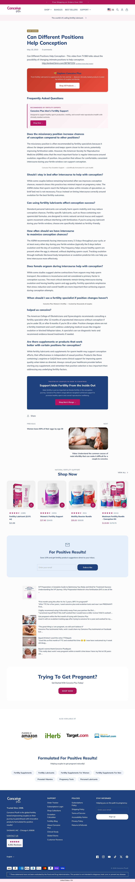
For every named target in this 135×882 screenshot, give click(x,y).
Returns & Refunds (79, 825)
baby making (33, 31)
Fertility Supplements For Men (108, 773)
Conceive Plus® (122, 868)
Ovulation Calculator (51, 815)
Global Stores (52, 836)
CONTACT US (12, 836)
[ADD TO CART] (31, 505)
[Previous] (46, 2)
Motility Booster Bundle (81, 516)
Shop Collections (54, 810)
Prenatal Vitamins (45, 779)
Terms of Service (78, 813)
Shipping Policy (78, 809)
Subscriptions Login (55, 806)
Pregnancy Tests (66, 779)
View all (122, 472)
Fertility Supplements (23, 773)
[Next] (88, 2)
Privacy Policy (77, 821)
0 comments (47, 49)
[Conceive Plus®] (14, 10)
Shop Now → (38, 123)
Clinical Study (52, 832)
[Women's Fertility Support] (52, 495)
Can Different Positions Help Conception (84, 63)
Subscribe (87, 567)
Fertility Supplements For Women (75, 773)
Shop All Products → (67, 86)
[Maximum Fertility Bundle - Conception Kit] (114, 495)
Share (33, 416)
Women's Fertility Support (51, 516)
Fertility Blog (52, 821)
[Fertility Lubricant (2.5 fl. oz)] (21, 495)
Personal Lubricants (89, 779)
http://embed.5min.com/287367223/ (58, 63)
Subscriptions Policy (77, 804)
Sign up (112, 817)
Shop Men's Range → (67, 402)
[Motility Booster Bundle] (83, 495)
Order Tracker (52, 803)
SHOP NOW (67, 691)
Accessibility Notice (79, 817)
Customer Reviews (55, 840)
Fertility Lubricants (46, 773)
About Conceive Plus (53, 826)
